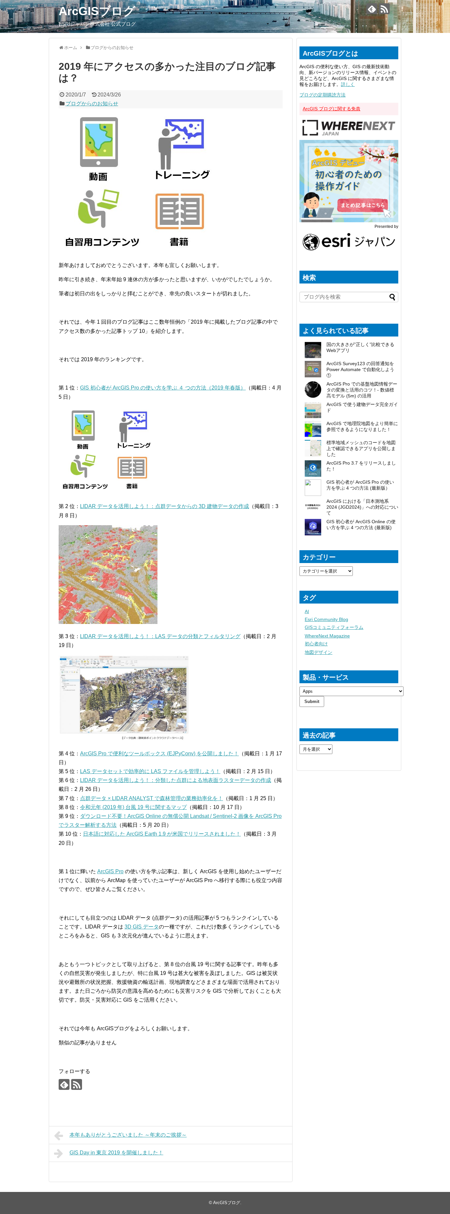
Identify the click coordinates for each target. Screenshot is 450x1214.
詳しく (348, 84)
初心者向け (316, 643)
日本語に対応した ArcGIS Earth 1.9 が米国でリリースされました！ (162, 834)
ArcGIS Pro (110, 871)
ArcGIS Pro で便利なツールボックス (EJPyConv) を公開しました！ (159, 753)
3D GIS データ (142, 927)
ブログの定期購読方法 (322, 94)
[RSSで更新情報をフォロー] (384, 8)
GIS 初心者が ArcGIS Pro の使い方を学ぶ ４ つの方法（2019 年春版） (163, 388)
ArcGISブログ (97, 11)
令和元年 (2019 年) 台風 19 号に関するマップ (133, 807)
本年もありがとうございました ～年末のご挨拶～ (128, 1135)
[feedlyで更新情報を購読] (371, 8)
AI (307, 611)
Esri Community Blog (326, 619)
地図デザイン (318, 652)
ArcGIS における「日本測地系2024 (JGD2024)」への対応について (362, 507)
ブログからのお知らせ (92, 103)
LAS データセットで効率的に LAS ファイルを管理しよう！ (150, 771)
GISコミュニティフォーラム (334, 627)
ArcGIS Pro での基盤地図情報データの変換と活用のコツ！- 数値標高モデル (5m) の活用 (361, 389)
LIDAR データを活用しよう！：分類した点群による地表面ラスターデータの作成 (175, 780)
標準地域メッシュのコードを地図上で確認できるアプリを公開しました (361, 448)
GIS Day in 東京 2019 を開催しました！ (116, 1152)
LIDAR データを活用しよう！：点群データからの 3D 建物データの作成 (164, 506)
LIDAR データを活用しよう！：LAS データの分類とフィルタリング (160, 636)
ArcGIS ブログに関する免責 (331, 108)
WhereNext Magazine (327, 635)
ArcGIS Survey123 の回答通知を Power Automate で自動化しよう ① (360, 369)
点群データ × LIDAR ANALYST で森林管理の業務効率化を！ (151, 798)
